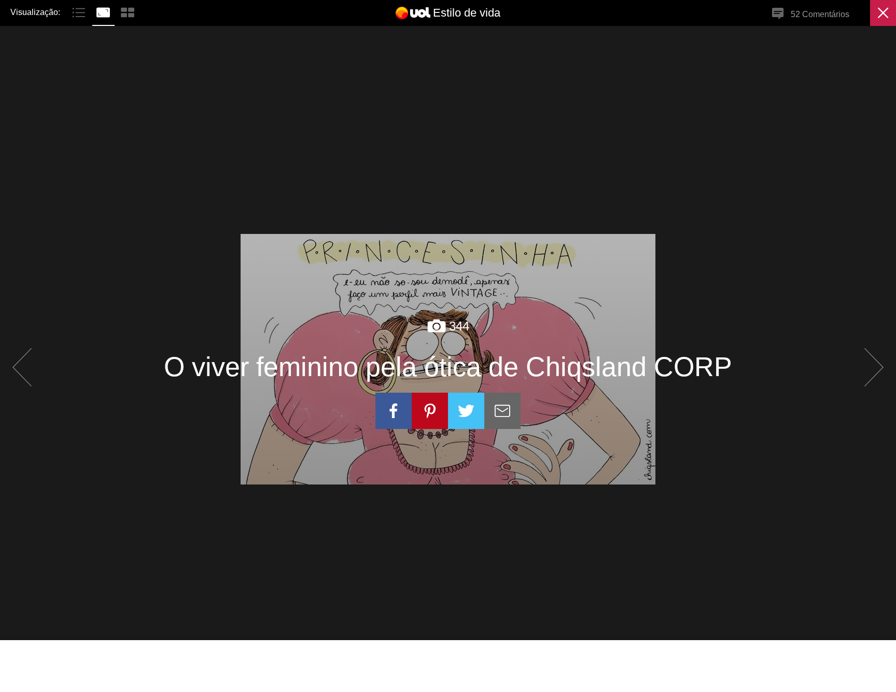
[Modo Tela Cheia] (104, 11)
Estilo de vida (466, 12)
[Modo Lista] (80, 11)
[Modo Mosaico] (127, 11)
